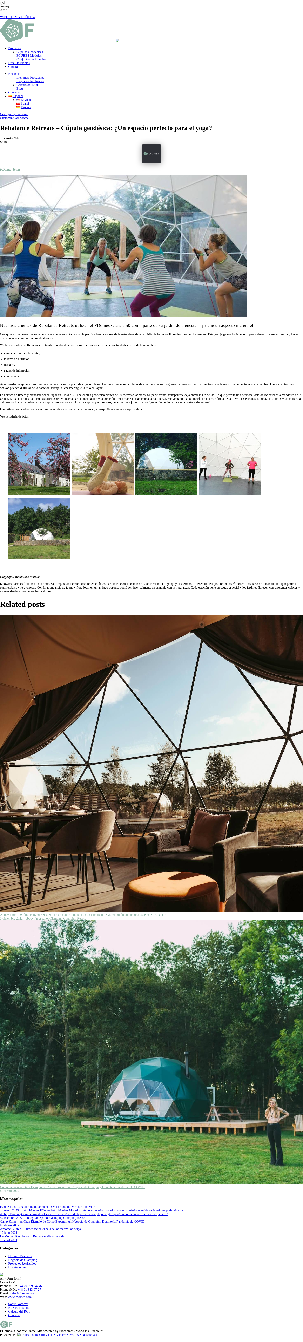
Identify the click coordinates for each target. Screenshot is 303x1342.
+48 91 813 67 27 (29, 1289)
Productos (14, 48)
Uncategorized (17, 1267)
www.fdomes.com (20, 1297)
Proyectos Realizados (30, 81)
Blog (19, 88)
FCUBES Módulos (29, 55)
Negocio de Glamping (22, 1260)
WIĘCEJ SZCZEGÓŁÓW (17, 17)
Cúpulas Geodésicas (29, 52)
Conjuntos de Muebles (31, 59)
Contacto (14, 92)
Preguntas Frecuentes (30, 77)
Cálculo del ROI (27, 85)
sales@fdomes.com (22, 1293)
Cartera (13, 66)
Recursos (14, 73)
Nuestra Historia (18, 1307)
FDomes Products (20, 1256)
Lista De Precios (19, 63)
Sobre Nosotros (18, 1304)
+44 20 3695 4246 (30, 1286)
